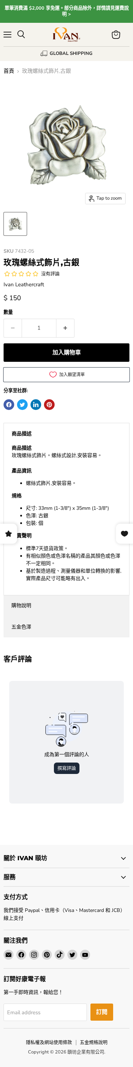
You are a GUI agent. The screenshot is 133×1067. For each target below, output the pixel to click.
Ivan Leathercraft (24, 284)
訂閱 (101, 1012)
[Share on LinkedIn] (36, 404)
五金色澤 (21, 627)
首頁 (9, 71)
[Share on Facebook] (9, 404)
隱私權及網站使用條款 (49, 1042)
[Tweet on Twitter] (22, 404)
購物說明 (21, 605)
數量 (8, 312)
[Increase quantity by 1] (65, 328)
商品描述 (22, 433)
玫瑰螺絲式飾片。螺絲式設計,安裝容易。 (66, 513)
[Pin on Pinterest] (49, 404)
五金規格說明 (93, 1042)
